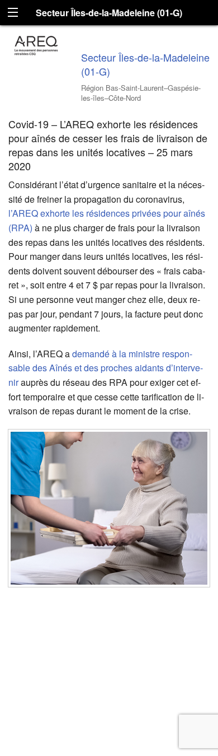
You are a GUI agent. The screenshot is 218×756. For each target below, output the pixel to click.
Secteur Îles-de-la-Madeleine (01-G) (145, 64)
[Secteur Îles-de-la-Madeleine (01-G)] (36, 44)
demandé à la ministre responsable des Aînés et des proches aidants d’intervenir (105, 368)
